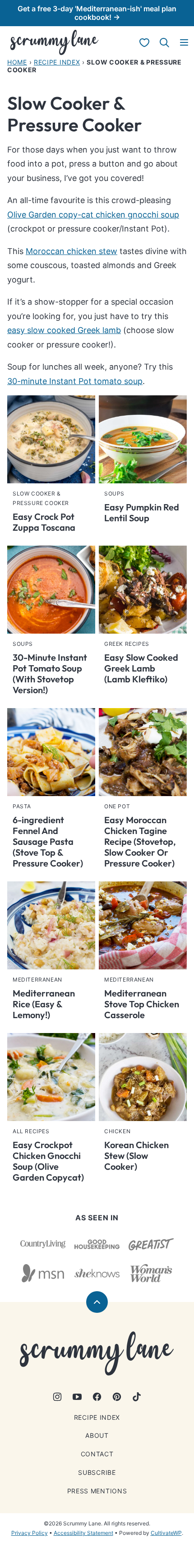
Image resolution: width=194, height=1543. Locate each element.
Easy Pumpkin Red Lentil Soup (141, 512)
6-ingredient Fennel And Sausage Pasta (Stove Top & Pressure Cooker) (48, 841)
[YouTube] (77, 1397)
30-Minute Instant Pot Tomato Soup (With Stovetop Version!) (50, 673)
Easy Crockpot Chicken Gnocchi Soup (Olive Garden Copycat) (48, 1161)
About (97, 1435)
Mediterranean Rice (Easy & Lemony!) (44, 1003)
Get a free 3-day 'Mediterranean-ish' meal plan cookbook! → (97, 13)
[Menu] (184, 42)
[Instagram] (57, 1397)
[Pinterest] (117, 1397)
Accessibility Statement (83, 1532)
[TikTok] (137, 1397)
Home (17, 62)
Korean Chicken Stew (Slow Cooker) (136, 1155)
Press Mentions (97, 1491)
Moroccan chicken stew (71, 251)
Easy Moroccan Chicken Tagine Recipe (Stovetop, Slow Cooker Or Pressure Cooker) (140, 841)
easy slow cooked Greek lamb (64, 330)
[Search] (164, 42)
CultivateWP (166, 1532)
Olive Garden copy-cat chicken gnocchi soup (93, 214)
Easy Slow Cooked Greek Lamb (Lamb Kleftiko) (141, 668)
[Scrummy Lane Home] (54, 42)
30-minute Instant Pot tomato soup (75, 381)
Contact (97, 1454)
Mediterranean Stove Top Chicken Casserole (141, 1003)
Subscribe (96, 1472)
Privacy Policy (29, 1532)
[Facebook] (97, 1397)
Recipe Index (57, 62)
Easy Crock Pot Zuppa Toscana (44, 522)
